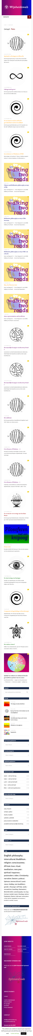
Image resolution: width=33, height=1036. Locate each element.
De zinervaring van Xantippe (12, 578)
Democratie (7, 547)
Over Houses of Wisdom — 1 (12, 482)
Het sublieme (8, 418)
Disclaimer (6, 1005)
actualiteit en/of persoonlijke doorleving (13, 823)
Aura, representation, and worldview (14, 316)
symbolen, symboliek (9, 817)
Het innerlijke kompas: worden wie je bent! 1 (16, 384)
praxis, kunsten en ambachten (11, 820)
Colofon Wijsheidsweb (9, 1000)
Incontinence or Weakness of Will (13, 154)
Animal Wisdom (7, 946)
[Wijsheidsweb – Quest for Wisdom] (16, 7)
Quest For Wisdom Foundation (22, 950)
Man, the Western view (10, 285)
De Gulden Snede (22, 946)
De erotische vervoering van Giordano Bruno (15, 514)
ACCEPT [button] (23, 1033)
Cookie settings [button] (15, 1033)
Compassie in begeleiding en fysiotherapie (16, 611)
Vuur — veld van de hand (10, 785)
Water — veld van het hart (10, 779)
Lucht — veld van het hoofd (10, 782)
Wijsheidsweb (7, 954)
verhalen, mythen (8, 811)
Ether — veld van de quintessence (12, 788)
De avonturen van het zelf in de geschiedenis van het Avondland (13, 121)
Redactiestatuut (8, 1002)
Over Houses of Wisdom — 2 (12, 449)
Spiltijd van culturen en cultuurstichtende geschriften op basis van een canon (16, 676)
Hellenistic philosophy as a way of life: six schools (16, 253)
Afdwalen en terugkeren (16, 725)
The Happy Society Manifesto (18, 703)
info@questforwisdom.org (10, 1019)
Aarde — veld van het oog (10, 776)
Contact (6, 996)
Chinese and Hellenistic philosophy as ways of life (16, 186)
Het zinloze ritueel (9, 644)
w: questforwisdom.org (9, 1021)
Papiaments (13, 732)
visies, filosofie (7, 808)
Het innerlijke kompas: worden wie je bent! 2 (16, 348)
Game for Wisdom (8, 949)
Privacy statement (8, 1007)
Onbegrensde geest (9, 89)
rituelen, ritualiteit (8, 814)
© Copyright (7, 1003)
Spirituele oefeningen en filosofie (14, 56)
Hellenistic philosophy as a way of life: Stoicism (15, 219)
